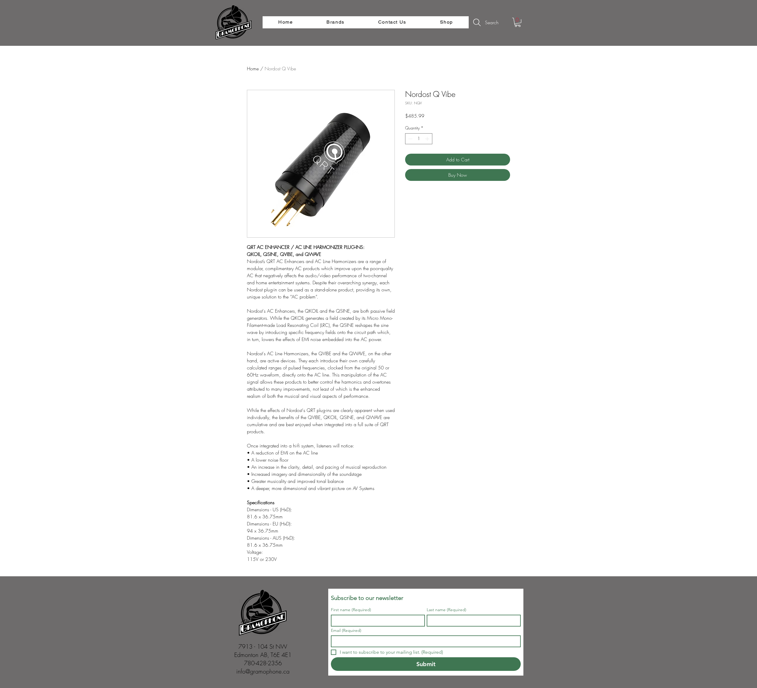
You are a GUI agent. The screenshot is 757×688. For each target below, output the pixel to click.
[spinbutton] (418, 139)
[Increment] (427, 139)
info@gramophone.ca (262, 671)
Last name (446, 609)
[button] (517, 22)
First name (351, 609)
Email (346, 630)
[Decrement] (409, 139)
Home (253, 68)
